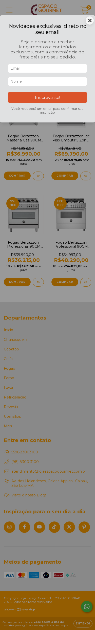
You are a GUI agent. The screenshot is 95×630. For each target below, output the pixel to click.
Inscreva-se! (47, 97)
